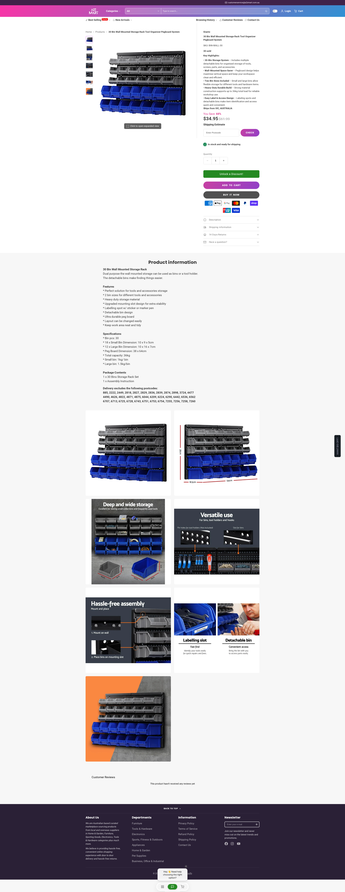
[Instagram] (232, 843)
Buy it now (231, 194)
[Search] (266, 11)
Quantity (207, 154)
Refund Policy (186, 834)
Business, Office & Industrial (148, 861)
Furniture (137, 823)
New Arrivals (122, 19)
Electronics (138, 834)
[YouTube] (238, 843)
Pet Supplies (139, 855)
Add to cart (231, 185)
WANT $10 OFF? (337, 446)
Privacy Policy (186, 823)
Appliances (138, 845)
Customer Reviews (232, 19)
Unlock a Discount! (231, 174)
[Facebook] (226, 843)
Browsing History (205, 19)
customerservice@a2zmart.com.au (243, 2)
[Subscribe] (256, 824)
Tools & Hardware (142, 828)
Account (286, 11)
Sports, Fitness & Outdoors (147, 839)
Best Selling (97, 19)
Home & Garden (141, 850)
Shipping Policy (187, 839)
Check (250, 132)
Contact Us (253, 19)
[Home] (94, 11)
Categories (112, 11)
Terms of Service (187, 828)
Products (100, 31)
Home (89, 31)
